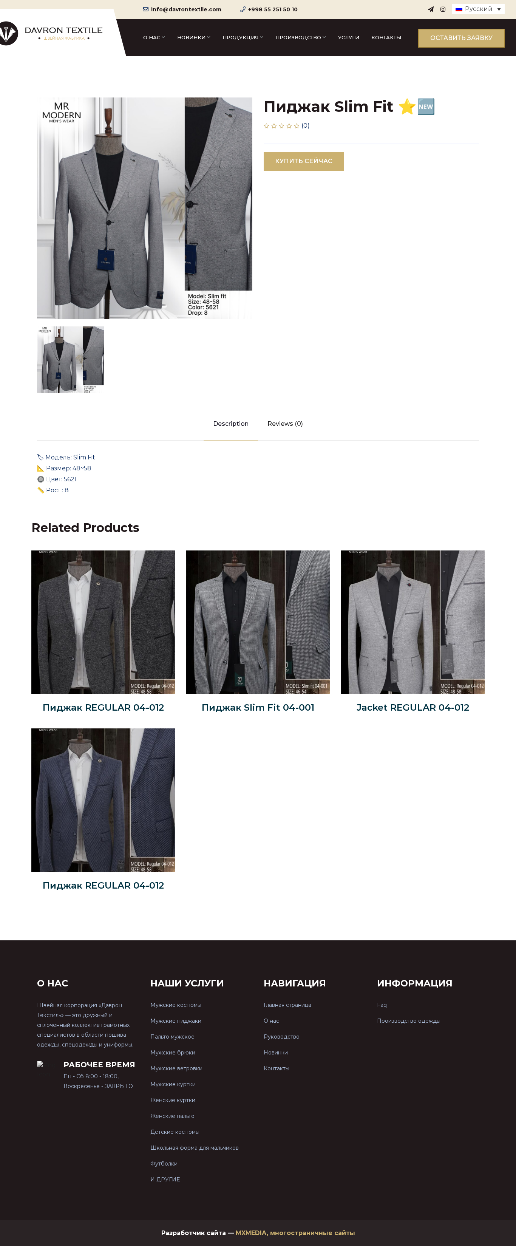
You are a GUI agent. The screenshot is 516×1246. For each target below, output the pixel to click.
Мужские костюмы (175, 1005)
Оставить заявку (461, 38)
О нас (151, 37)
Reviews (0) (285, 423)
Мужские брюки (172, 1052)
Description (231, 423)
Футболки (164, 1163)
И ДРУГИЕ (165, 1179)
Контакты (386, 37)
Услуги (348, 37)
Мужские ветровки (176, 1068)
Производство (298, 37)
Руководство (282, 1036)
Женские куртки (172, 1100)
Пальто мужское (172, 1036)
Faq (382, 1005)
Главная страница (287, 1005)
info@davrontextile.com (186, 9)
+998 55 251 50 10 (273, 9)
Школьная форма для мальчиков (194, 1147)
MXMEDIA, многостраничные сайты (295, 1233)
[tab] (70, 359)
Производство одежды (408, 1020)
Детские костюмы (174, 1132)
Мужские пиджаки (175, 1020)
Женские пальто (172, 1116)
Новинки (191, 37)
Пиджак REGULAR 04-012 (103, 707)
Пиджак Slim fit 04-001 (258, 707)
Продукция (240, 37)
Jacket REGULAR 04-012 (413, 707)
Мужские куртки (173, 1084)
